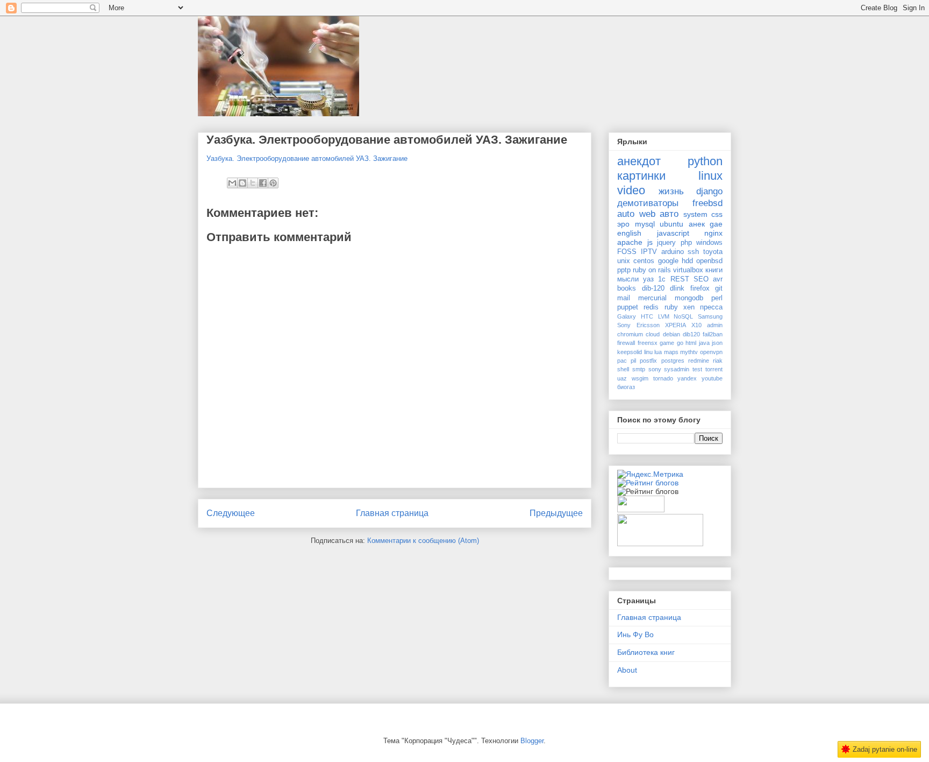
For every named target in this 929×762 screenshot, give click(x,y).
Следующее (230, 513)
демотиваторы (647, 203)
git (719, 288)
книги (714, 270)
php (686, 242)
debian (671, 334)
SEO (701, 279)
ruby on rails (652, 270)
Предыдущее (556, 513)
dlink (677, 288)
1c (662, 279)
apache (629, 242)
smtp (638, 369)
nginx (713, 233)
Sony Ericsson (638, 325)
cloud (653, 334)
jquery (666, 242)
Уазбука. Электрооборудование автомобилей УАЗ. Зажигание (386, 139)
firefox (700, 288)
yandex (687, 378)
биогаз (626, 387)
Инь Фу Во (635, 634)
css (717, 214)
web (647, 214)
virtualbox (688, 270)
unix (623, 261)
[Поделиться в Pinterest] (273, 183)
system (695, 214)
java (704, 343)
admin (715, 325)
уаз (648, 279)
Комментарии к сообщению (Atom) (423, 541)
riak (718, 360)
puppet (627, 307)
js (650, 242)
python (705, 161)
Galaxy (626, 316)
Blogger (532, 741)
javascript (673, 233)
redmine (698, 360)
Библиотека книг (646, 652)
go (680, 343)
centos (643, 261)
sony (654, 369)
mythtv (689, 352)
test (697, 369)
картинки (641, 175)
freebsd (707, 203)
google (668, 261)
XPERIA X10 (683, 325)
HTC (647, 316)
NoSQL (683, 316)
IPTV (649, 252)
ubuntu (671, 224)
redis (651, 307)
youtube (712, 378)
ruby (671, 307)
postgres (672, 360)
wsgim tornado (652, 378)
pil (633, 360)
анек (697, 224)
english (629, 233)
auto (625, 214)
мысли (628, 279)
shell (623, 369)
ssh (693, 252)
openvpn (711, 352)
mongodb (689, 298)
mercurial (652, 298)
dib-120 (653, 288)
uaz (622, 378)
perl (717, 298)
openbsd (709, 261)
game (667, 343)
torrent (714, 369)
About (627, 670)
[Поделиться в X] (252, 183)
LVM (663, 316)
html (690, 343)
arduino (672, 252)
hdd (687, 261)
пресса (711, 307)
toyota (713, 252)
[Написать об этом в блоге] (242, 183)
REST (679, 279)
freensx (648, 343)
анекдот (639, 161)
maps (671, 352)
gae (716, 224)
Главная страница (392, 513)
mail (623, 298)
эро (623, 224)
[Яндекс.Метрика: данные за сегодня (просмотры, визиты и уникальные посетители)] (650, 474)
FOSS (627, 252)
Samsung (710, 316)
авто (669, 214)
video (631, 190)
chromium (630, 334)
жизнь (671, 191)
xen (689, 307)
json (717, 343)
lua (658, 352)
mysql (645, 224)
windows (709, 242)
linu (648, 352)
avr (718, 279)
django (709, 191)
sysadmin (676, 369)
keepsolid (629, 352)
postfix (648, 360)
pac (622, 360)
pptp (624, 270)
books (626, 288)
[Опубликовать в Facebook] (263, 183)
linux (710, 175)
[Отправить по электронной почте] (232, 183)
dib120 (691, 334)
